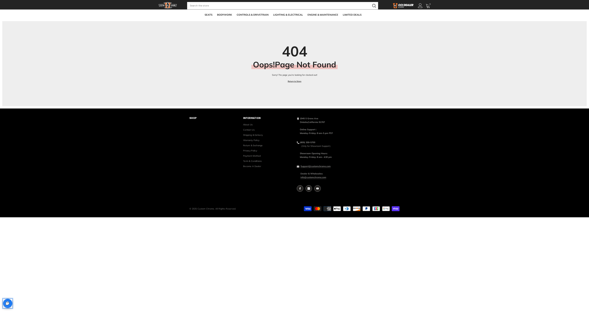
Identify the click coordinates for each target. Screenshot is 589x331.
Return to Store (294, 81)
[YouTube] (317, 188)
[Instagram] (309, 188)
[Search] (282, 5)
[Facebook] (300, 188)
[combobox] (278, 5)
